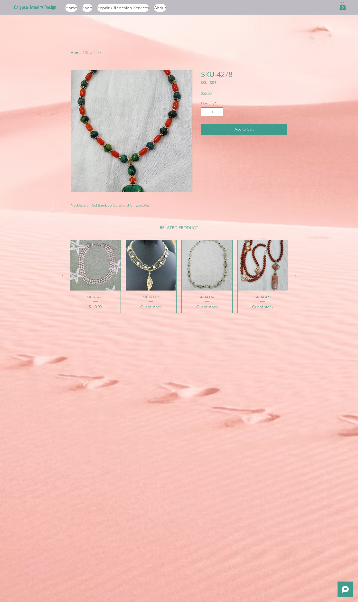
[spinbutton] (212, 112)
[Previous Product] (63, 276)
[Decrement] (205, 112)
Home (76, 52)
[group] (179, 276)
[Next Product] (295, 276)
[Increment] (220, 112)
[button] (342, 6)
